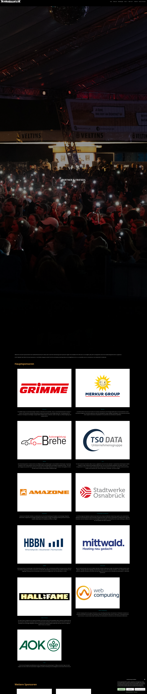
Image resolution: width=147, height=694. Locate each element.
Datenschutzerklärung (129, 691)
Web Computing (103, 610)
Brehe (44, 461)
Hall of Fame (44, 617)
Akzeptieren (121, 689)
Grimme (44, 409)
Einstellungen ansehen (140, 689)
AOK (44, 662)
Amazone (44, 513)
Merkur (102, 409)
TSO (103, 461)
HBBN (44, 565)
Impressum (135, 691)
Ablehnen (130, 689)
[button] (144, 679)
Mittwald (102, 565)
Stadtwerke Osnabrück (102, 513)
